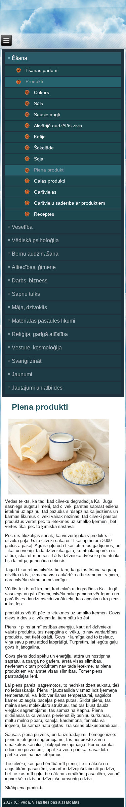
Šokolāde (44, 147)
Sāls (38, 103)
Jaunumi (22, 374)
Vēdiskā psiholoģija (35, 240)
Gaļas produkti (49, 181)
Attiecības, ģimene (34, 267)
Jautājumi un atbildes (37, 388)
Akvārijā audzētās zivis (58, 125)
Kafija (40, 136)
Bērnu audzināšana (35, 254)
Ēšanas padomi (42, 70)
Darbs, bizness (29, 280)
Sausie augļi (47, 114)
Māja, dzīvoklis (29, 307)
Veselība (22, 227)
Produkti (34, 81)
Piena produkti (49, 170)
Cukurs (41, 92)
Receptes (44, 214)
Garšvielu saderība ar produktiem (69, 203)
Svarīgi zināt (26, 361)
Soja (38, 158)
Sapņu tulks (26, 294)
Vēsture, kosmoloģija (37, 347)
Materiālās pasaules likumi (43, 321)
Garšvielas (45, 192)
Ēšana (19, 58)
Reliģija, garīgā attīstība (40, 334)
